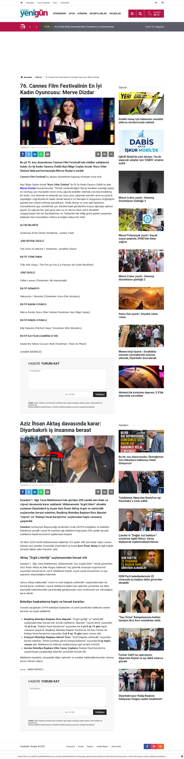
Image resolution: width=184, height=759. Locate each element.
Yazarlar (115, 13)
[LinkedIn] (35, 154)
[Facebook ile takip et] (147, 746)
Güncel (38, 77)
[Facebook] (22, 154)
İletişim (90, 746)
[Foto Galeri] (162, 2)
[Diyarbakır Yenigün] (34, 13)
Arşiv (55, 3)
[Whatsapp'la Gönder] (41, 154)
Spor (72, 13)
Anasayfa (27, 77)
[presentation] (29, 26)
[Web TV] (156, 2)
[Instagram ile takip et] (153, 746)
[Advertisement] (92, 52)
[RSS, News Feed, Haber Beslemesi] (160, 746)
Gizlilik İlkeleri (102, 746)
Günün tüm (154, 26)
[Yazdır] (47, 154)
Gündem (82, 13)
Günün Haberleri (43, 3)
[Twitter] (29, 154)
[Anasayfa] (21, 3)
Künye (81, 746)
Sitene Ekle (64, 3)
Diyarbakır (59, 13)
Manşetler (30, 3)
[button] (98, 154)
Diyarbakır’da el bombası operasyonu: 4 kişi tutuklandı (80, 26)
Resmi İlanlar (98, 13)
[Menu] (132, 13)
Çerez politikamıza (151, 756)
